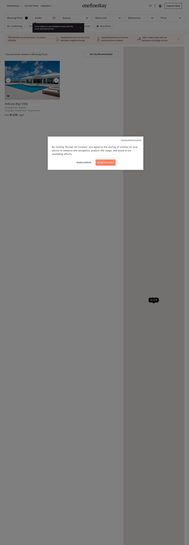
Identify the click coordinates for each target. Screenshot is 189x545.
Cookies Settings (83, 162)
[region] (96, 153)
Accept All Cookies (105, 162)
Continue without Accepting (131, 140)
